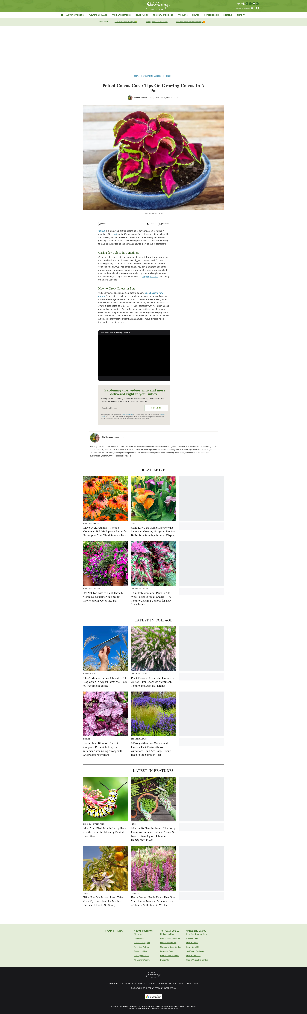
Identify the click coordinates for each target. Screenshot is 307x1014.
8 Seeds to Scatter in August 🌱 (126, 22)
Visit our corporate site (187, 1006)
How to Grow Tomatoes (170, 938)
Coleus (101, 231)
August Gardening (75, 15)
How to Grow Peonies (169, 956)
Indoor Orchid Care (168, 943)
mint (115, 234)
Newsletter (165, 224)
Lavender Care (166, 951)
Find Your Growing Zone (196, 934)
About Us (138, 934)
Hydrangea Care (167, 934)
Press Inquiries (140, 951)
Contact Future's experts (132, 984)
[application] (134, 355)
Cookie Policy (191, 984)
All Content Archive (142, 960)
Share (104, 224)
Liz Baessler (141, 98)
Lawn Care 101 (192, 947)
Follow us (153, 224)
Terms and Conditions (157, 984)
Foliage (168, 76)
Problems (183, 15)
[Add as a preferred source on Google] (153, 996)
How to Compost (193, 956)
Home (137, 76)
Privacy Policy (176, 984)
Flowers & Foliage (98, 15)
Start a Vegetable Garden (197, 960)
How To (195, 15)
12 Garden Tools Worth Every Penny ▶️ (190, 22)
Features (176, 98)
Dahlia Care (165, 960)
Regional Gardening (163, 15)
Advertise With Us (141, 947)
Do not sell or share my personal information (153, 988)
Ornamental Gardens (152, 76)
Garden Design (211, 15)
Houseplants (142, 15)
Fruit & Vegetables (121, 15)
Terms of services (127, 414)
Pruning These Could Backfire (156, 22)
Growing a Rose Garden (170, 947)
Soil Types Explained (195, 951)
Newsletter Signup (142, 943)
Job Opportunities (141, 956)
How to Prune (192, 943)
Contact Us (139, 938)
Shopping (227, 15)
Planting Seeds (192, 938)
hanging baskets (150, 276)
